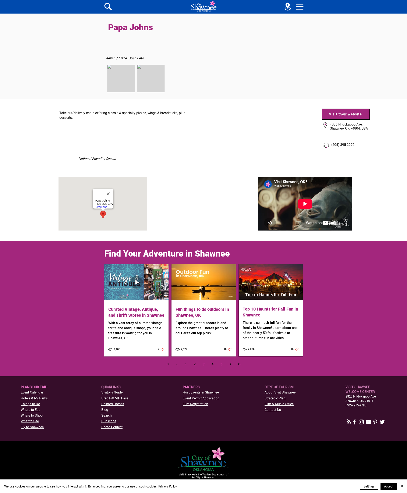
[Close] (401, 486)
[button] (299, 6)
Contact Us (273, 410)
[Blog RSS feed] (349, 421)
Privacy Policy (167, 486)
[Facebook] (354, 422)
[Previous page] (177, 364)
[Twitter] (382, 422)
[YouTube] (368, 422)
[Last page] (239, 364)
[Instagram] (361, 422)
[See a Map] (287, 6)
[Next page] (230, 364)
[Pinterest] (375, 422)
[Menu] (108, 6)
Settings (369, 486)
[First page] (168, 364)
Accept (388, 486)
